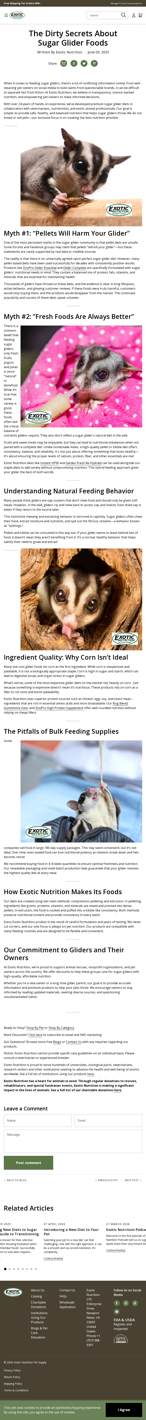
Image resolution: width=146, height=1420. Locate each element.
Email (81, 1120)
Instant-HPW (49, 463)
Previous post (108, 1180)
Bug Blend (120, 703)
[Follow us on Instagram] (126, 1303)
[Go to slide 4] (18, 1269)
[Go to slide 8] (36, 1269)
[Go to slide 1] (5, 1269)
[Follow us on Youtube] (117, 1312)
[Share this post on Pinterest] (94, 63)
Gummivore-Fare (16, 708)
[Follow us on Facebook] (117, 1303)
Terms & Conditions (16, 1390)
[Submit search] (124, 15)
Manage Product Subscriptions (126, 3)
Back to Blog (16, 1180)
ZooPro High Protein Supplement (59, 708)
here (117, 1090)
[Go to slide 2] (9, 1269)
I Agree (124, 1409)
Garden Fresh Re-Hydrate (84, 463)
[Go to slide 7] (31, 1269)
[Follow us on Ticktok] (135, 1303)
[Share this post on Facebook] (74, 63)
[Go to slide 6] (27, 1269)
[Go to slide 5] (23, 1269)
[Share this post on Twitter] (84, 63)
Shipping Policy (13, 1383)
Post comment (28, 1162)
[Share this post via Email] (63, 63)
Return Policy (12, 1377)
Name (11, 1120)
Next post (132, 1180)
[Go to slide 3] (14, 1269)
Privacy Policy (12, 1370)
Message (13, 1134)
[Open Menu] (4, 15)
